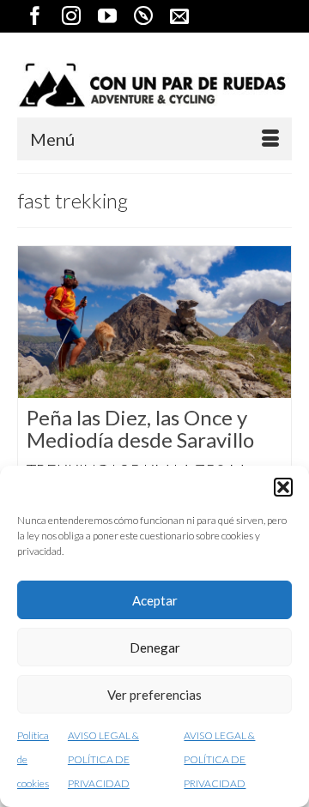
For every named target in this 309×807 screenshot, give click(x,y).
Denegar (155, 647)
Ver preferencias (154, 694)
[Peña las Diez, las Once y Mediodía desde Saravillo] (154, 321)
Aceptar (155, 600)
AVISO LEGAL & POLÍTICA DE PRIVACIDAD (103, 759)
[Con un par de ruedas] (154, 85)
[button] (283, 487)
